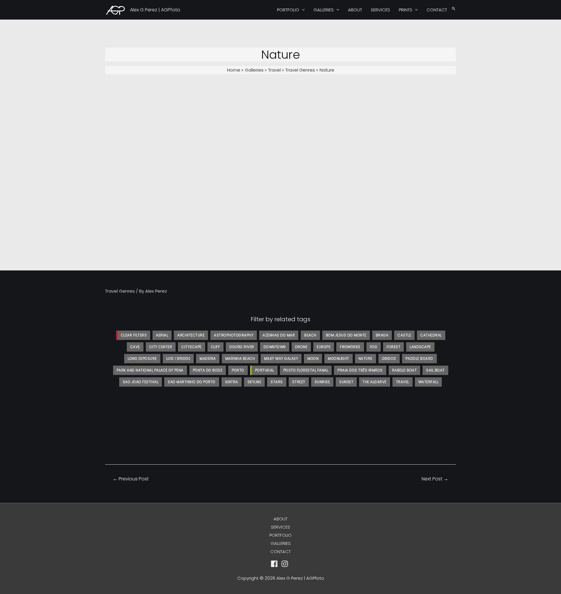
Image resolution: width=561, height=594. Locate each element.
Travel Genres (120, 291)
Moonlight (338, 358)
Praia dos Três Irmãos (360, 370)
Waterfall (428, 381)
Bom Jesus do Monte (346, 335)
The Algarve (375, 381)
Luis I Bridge (178, 358)
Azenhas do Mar (279, 335)
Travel (402, 381)
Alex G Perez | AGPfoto (155, 9)
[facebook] (275, 563)
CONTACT (437, 10)
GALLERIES (324, 10)
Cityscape (191, 346)
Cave (135, 346)
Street (298, 381)
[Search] (453, 9)
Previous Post (131, 478)
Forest (393, 346)
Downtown (275, 346)
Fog (374, 346)
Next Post (435, 478)
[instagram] (286, 563)
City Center (160, 346)
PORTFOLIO (288, 10)
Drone (301, 346)
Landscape (420, 346)
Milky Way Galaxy (281, 358)
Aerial (162, 335)
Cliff (215, 346)
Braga (382, 335)
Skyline (254, 381)
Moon (312, 358)
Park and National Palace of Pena (150, 370)
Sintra (231, 381)
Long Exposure (142, 358)
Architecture (191, 335)
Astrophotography (233, 335)
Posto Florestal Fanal (305, 370)
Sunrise (322, 381)
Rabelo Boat (404, 370)
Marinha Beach (240, 358)
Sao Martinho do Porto (192, 381)
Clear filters (134, 335)
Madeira (208, 358)
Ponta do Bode (208, 370)
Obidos (389, 358)
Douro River (241, 346)
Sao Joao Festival (141, 381)
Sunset (346, 381)
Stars (277, 381)
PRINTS (405, 10)
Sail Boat (435, 370)
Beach (310, 335)
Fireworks (350, 346)
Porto (238, 370)
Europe (323, 346)
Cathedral (431, 335)
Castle (404, 335)
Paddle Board (419, 358)
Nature (366, 358)
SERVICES (380, 10)
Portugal (264, 370)
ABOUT (355, 10)
